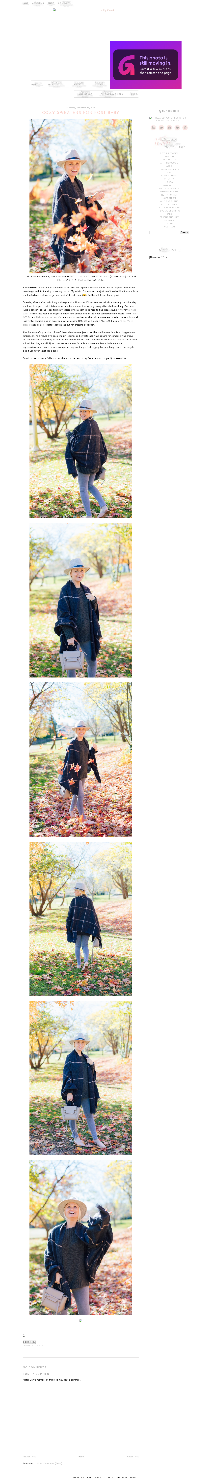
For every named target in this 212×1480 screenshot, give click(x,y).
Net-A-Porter (169, 195)
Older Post (133, 1456)
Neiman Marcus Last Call (49, 317)
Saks (169, 214)
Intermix (169, 179)
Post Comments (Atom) (49, 1463)
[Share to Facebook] (34, 1342)
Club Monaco (169, 176)
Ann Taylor (169, 160)
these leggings (118, 339)
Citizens (61, 280)
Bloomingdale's (169, 169)
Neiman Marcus (169, 192)
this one (131, 317)
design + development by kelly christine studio (105, 1477)
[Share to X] (30, 1342)
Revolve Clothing (169, 211)
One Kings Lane (169, 201)
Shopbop (169, 220)
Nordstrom (169, 198)
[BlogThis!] (27, 1342)
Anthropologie (169, 163)
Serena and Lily (169, 217)
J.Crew (169, 182)
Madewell (83, 280)
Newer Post (29, 1456)
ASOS (169, 166)
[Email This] (24, 1342)
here (60, 276)
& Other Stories (169, 153)
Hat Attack (81, 276)
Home (81, 1456)
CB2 (169, 172)
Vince (106, 276)
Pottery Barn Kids (169, 208)
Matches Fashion (169, 188)
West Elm (169, 227)
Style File (37, 1346)
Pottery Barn (169, 204)
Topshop (169, 224)
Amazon (169, 157)
